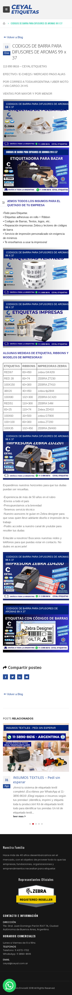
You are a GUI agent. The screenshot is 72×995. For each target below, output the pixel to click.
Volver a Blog (14, 37)
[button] (30, 824)
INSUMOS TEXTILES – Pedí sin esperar (36, 779)
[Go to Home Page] (4, 23)
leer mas (18, 816)
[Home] (25, 9)
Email (26, 676)
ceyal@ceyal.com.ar (15, 963)
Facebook (5, 676)
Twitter (12, 676)
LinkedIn (19, 676)
